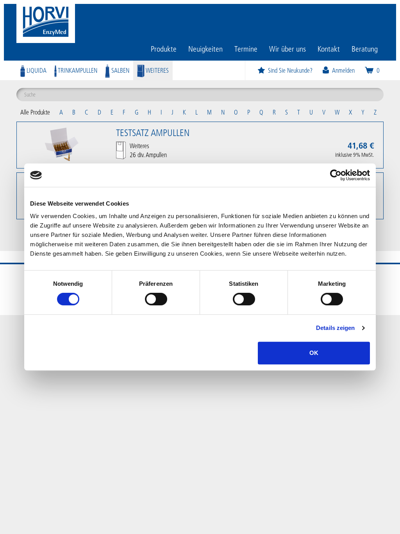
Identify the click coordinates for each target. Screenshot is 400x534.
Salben (119, 70)
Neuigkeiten (205, 48)
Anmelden (343, 70)
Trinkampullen (77, 70)
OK (313, 352)
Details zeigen (335, 327)
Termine (245, 48)
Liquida (35, 70)
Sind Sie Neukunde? (290, 70)
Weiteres (157, 70)
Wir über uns (287, 48)
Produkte (164, 48)
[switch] (156, 299)
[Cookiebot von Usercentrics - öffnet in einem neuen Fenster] (336, 175)
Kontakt (329, 48)
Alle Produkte (35, 112)
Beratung (365, 48)
